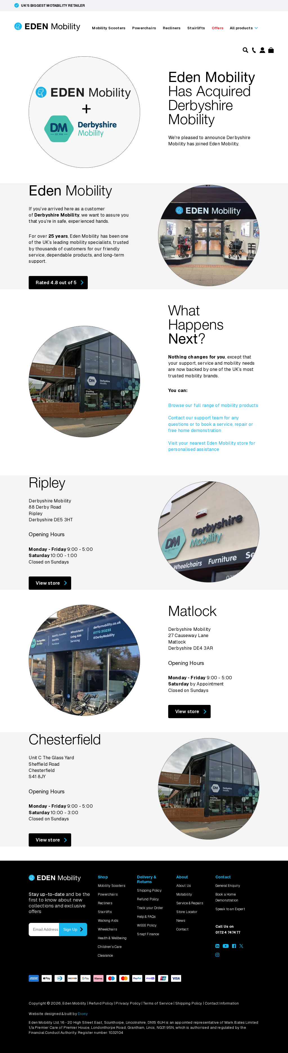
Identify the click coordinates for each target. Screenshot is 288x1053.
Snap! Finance (148, 934)
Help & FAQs (146, 916)
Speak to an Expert (230, 909)
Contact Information (222, 1003)
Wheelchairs (107, 929)
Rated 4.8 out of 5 (56, 283)
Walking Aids (108, 920)
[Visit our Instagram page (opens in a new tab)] (217, 955)
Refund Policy (148, 899)
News (180, 920)
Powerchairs (144, 28)
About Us (183, 885)
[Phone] (253, 49)
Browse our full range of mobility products (213, 405)
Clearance (105, 955)
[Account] (262, 51)
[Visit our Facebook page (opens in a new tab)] (234, 947)
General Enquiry (227, 885)
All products (241, 28)
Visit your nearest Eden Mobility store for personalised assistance (211, 446)
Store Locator (186, 912)
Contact (182, 929)
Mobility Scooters (108, 28)
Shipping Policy (149, 890)
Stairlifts (196, 28)
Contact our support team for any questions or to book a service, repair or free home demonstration (210, 424)
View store (48, 583)
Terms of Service (158, 1003)
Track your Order (150, 908)
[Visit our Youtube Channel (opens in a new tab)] (226, 947)
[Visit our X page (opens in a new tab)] (241, 947)
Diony (83, 1013)
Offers (218, 28)
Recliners (172, 28)
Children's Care (110, 947)
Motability (184, 894)
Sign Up (70, 929)
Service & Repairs (189, 903)
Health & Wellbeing (112, 938)
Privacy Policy (128, 1003)
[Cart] (270, 51)
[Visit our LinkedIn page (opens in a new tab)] (217, 947)
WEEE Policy (146, 925)
